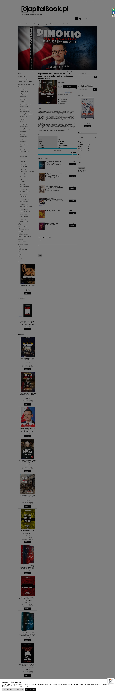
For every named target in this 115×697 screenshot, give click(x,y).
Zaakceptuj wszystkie (30, 689)
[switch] (110, 682)
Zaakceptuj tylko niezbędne (9, 689)
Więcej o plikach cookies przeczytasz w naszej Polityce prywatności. (15, 686)
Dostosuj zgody (20, 689)
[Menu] (113, 678)
